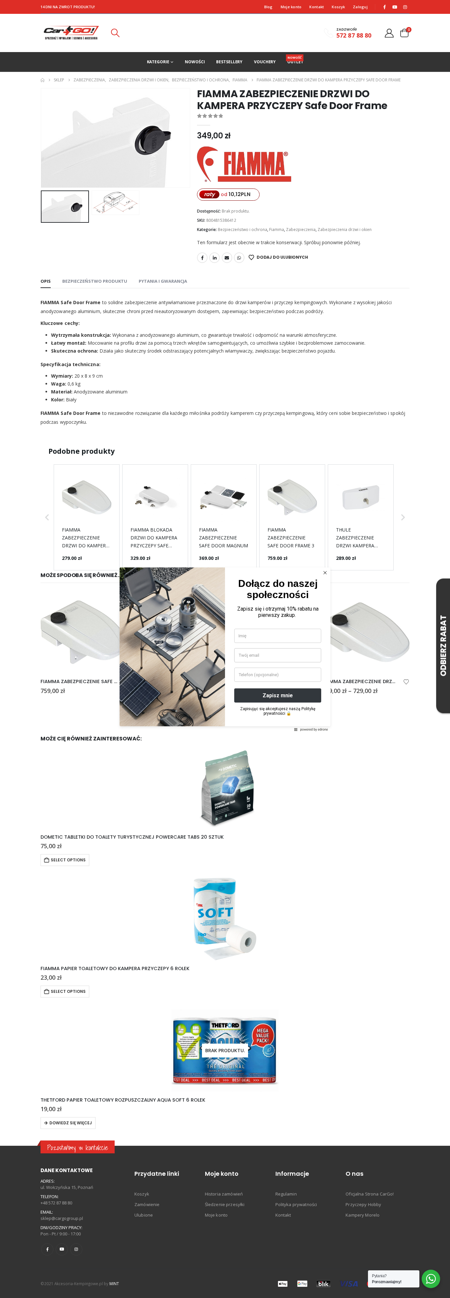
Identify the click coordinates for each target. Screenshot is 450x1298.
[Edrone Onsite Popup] (225, 649)
